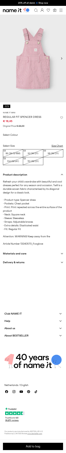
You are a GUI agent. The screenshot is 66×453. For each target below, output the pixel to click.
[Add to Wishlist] (61, 117)
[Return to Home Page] (16, 10)
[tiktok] (36, 391)
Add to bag (33, 446)
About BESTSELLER (16, 335)
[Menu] (61, 10)
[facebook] (6, 391)
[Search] (36, 10)
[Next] (61, 58)
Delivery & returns (14, 262)
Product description (15, 174)
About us (9, 328)
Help (7, 320)
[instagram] (14, 391)
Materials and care (14, 253)
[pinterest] (28, 391)
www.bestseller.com (34, 434)
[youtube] (21, 391)
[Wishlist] (48, 10)
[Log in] (42, 10)
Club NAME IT (13, 313)
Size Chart (57, 145)
